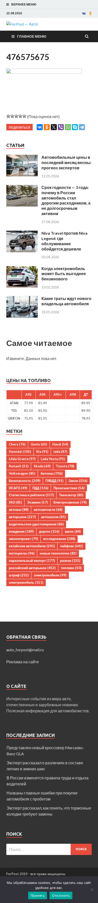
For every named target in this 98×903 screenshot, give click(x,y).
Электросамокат (69, 502)
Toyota (65, 466)
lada (60, 451)
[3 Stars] (16, 116)
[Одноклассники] (47, 127)
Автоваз (51, 473)
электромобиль (26, 582)
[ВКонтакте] (40, 127)
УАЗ (15, 502)
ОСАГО (18, 488)
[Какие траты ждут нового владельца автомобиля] (22, 298)
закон (73, 531)
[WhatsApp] (68, 127)
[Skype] (75, 127)
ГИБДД (54, 481)
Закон (78, 481)
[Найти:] (49, 849)
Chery (17, 444)
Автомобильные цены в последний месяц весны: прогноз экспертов (66, 162)
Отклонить (61, 895)
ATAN (14, 403)
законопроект (23, 539)
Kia (42, 451)
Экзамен (37, 502)
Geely (39, 444)
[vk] (84, 13)
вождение (21, 531)
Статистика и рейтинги (31, 495)
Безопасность (24, 481)
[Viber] (61, 127)
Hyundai (20, 451)
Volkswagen (22, 473)
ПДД (40, 488)
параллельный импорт (32, 561)
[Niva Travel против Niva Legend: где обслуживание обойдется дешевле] (22, 233)
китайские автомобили (32, 546)
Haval (60, 444)
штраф (19, 575)
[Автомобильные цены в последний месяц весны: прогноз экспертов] (22, 157)
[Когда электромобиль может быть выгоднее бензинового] (22, 269)
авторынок (22, 517)
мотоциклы (21, 553)
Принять (37, 895)
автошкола (53, 517)
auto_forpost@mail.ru (25, 649)
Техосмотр (71, 495)
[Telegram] (82, 127)
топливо (71, 568)
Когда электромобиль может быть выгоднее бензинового (63, 273)
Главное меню (31, 36)
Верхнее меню (23, 4)
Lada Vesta (53, 459)
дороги (49, 531)
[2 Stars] (12, 116)
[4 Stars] (20, 116)
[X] (54, 127)
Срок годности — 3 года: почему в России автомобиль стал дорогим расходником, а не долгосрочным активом (65, 200)
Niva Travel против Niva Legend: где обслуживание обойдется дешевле (64, 241)
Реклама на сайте (22, 661)
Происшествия (69, 488)
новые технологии (58, 553)
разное (70, 561)
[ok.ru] (90, 13)
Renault (18, 466)
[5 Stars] (24, 116)
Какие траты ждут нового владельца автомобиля (66, 301)
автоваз (18, 510)
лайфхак (71, 546)
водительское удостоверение (36, 524)
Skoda (42, 466)
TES (14, 411)
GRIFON (14, 418)
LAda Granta (22, 459)
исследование (59, 539)
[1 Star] (8, 116)
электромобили (50, 575)
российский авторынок (32, 568)
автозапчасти (48, 510)
